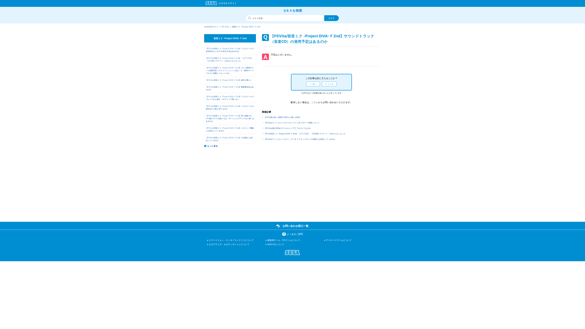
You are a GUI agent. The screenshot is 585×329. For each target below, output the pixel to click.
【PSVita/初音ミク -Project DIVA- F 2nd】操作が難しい (229, 80)
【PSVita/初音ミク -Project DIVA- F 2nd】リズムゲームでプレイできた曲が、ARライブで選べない (230, 97)
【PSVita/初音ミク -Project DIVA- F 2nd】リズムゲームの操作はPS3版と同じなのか (230, 107)
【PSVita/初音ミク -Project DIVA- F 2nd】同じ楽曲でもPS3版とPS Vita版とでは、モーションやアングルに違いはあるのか (230, 118)
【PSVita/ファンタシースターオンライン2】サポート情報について (291, 123)
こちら (314, 102)
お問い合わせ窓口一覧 (295, 225)
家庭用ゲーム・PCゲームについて (283, 240)
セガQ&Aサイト (211, 26)
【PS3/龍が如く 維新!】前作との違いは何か (282, 117)
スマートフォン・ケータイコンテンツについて (231, 240)
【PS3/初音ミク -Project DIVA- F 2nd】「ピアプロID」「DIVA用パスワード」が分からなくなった (305, 134)
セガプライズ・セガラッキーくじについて (229, 244)
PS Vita (225, 26)
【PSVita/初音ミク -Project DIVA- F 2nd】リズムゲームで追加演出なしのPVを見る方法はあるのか (230, 49)
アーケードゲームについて (339, 240)
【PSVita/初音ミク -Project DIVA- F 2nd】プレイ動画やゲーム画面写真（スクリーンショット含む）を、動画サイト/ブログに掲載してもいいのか (230, 70)
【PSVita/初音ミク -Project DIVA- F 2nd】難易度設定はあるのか (230, 88)
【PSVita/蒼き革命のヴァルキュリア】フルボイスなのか (287, 128)
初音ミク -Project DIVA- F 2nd (246, 26)
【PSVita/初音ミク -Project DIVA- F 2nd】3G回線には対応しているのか (229, 139)
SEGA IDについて (275, 244)
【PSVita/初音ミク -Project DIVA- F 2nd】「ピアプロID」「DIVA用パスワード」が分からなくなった (230, 59)
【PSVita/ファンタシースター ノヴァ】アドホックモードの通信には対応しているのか (299, 139)
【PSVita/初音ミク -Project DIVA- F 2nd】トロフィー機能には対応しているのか (230, 129)
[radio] (313, 84)
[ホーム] (220, 3)
